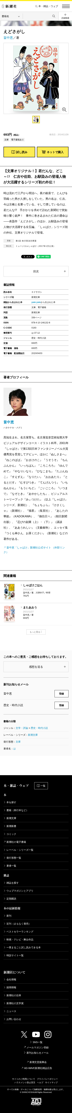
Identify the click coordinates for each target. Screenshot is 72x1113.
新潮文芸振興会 (38, 1062)
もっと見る (35, 632)
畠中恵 (8, 37)
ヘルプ (40, 1082)
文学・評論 (22, 728)
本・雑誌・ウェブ (48, 6)
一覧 (43, 785)
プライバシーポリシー (47, 1079)
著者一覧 (11, 865)
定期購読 (11, 898)
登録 (61, 693)
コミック (11, 834)
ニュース (11, 1011)
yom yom (36, 302)
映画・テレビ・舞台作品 (19, 939)
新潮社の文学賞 (15, 1003)
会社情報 (11, 979)
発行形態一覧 (13, 857)
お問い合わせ (13, 1019)
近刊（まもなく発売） (18, 923)
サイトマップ (51, 1082)
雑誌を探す (12, 882)
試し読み (21, 152)
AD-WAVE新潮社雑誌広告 (38, 1068)
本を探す (11, 802)
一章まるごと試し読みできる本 (23, 947)
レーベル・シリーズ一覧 (19, 849)
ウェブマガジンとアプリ (19, 890)
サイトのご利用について (23, 1079)
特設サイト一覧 (15, 955)
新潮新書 (11, 826)
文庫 (18, 741)
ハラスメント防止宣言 (24, 1082)
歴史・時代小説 (39, 728)
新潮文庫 (33, 734)
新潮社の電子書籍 (16, 842)
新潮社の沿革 (13, 995)
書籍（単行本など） (17, 810)
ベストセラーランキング (19, 931)
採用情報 (11, 987)
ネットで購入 (55, 152)
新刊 (8, 915)
